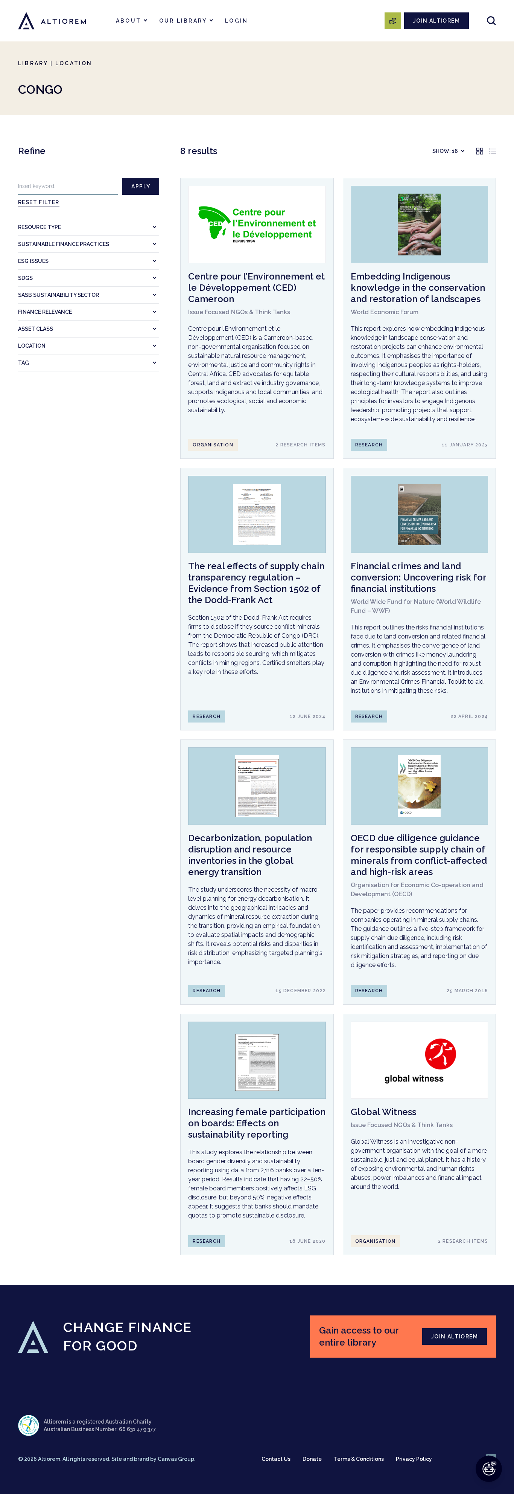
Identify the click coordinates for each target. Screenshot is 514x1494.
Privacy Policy (414, 1459)
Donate (312, 1459)
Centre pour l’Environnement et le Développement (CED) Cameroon (256, 287)
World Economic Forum (384, 312)
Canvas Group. (176, 1459)
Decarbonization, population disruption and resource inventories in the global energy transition (250, 855)
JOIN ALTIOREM (436, 21)
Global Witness (383, 1111)
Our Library (183, 21)
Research (369, 445)
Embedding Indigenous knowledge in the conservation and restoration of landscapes (418, 287)
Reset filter (38, 202)
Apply (140, 186)
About (128, 21)
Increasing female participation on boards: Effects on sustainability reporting (256, 1123)
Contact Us (276, 1459)
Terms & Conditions (359, 1459)
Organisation (213, 445)
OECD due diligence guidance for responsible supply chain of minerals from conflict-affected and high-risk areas (419, 855)
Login (236, 21)
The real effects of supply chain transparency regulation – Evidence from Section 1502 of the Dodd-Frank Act (256, 583)
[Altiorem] (52, 20)
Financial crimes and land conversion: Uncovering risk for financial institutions (418, 577)
